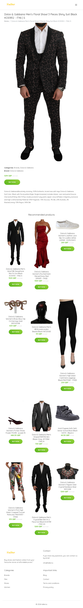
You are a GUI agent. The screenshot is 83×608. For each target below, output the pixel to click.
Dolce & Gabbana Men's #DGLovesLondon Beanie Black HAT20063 (41, 329)
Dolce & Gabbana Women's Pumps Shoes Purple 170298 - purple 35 (16, 430)
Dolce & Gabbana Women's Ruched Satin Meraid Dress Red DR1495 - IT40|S (41, 275)
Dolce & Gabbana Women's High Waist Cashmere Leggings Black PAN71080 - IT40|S (67, 376)
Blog (45, 575)
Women (7, 587)
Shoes (6, 583)
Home (6, 21)
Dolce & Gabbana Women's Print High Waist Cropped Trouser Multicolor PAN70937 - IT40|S (15, 512)
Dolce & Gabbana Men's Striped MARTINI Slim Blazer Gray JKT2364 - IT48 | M (41, 438)
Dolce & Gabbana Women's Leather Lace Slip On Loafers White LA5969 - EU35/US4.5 (67, 236)
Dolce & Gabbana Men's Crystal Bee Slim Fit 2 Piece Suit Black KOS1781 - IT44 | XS (41, 520)
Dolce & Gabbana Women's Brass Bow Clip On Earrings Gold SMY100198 (15, 320)
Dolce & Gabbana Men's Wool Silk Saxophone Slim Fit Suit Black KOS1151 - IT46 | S (15, 272)
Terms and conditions (51, 583)
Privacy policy (48, 587)
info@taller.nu (48, 563)
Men (5, 579)
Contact (46, 579)
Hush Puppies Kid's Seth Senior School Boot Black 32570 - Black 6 (67, 430)
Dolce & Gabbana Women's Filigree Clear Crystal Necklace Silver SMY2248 (67, 485)
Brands (16, 168)
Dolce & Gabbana (27, 168)
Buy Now (12, 182)
